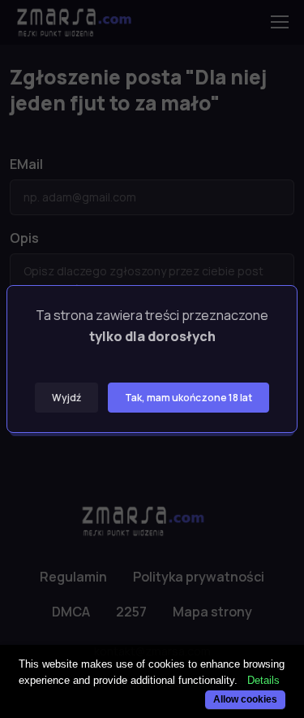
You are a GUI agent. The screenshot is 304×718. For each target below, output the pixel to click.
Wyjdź (66, 397)
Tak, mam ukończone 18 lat (188, 397)
